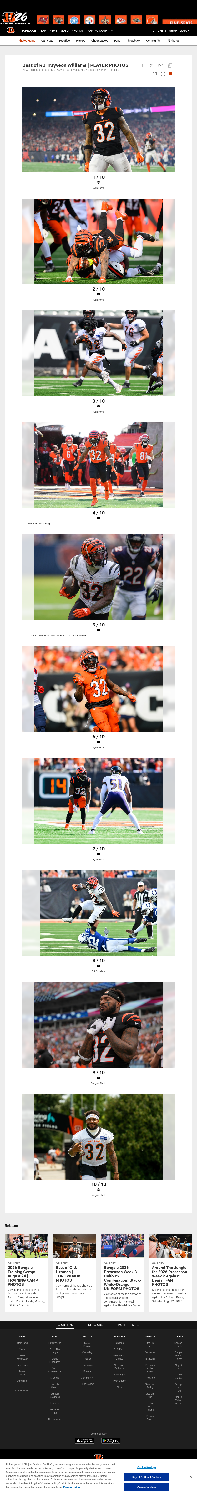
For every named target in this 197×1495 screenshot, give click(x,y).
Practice (87, 1358)
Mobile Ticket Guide (178, 1400)
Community (22, 1365)
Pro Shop (150, 1377)
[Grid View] (163, 74)
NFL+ (119, 1387)
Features (54, 1403)
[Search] (152, 30)
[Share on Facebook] (142, 67)
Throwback (87, 1365)
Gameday (87, 1352)
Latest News (22, 1342)
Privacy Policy (71, 1486)
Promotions (119, 1380)
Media (22, 1349)
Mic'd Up (54, 1377)
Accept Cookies (146, 1486)
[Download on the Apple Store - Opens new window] (84, 1441)
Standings (119, 1374)
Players (87, 1371)
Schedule (119, 1342)
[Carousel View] (155, 74)
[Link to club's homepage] (10, 30)
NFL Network (54, 1419)
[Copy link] (170, 65)
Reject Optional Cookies (146, 1477)
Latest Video (54, 1342)
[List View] (171, 74)
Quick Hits (22, 1380)
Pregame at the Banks (150, 1368)
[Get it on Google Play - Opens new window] (111, 1442)
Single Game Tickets (178, 1355)
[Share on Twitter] (152, 67)
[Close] (191, 1476)
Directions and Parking (150, 1406)
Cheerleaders (87, 1383)
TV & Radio (119, 1349)
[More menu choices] (111, 30)
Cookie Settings (146, 1467)
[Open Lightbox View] (98, 140)
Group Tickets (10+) (178, 1387)
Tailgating (150, 1358)
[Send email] (161, 67)
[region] (98, 1477)
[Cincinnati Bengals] (98, 1458)
